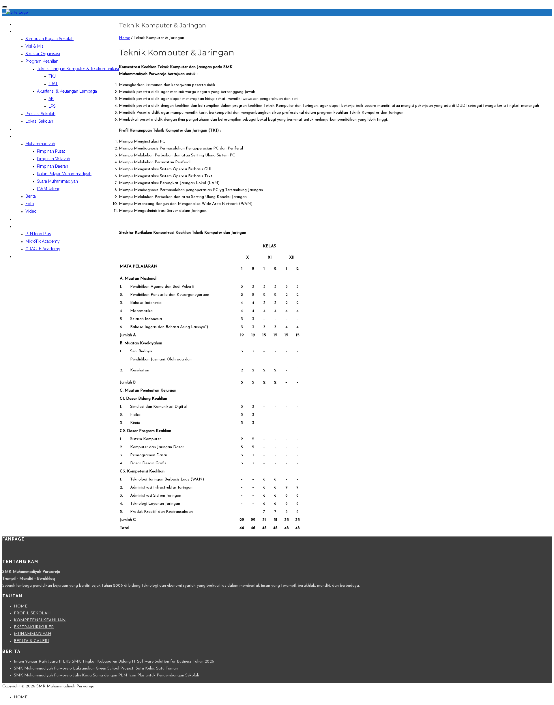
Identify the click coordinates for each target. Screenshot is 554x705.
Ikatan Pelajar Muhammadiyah (64, 173)
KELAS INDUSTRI (29, 226)
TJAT (53, 83)
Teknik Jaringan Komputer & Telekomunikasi (78, 68)
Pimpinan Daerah (52, 166)
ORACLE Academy (42, 248)
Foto (29, 203)
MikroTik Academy (42, 241)
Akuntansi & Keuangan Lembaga (67, 91)
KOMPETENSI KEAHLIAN (40, 620)
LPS (51, 106)
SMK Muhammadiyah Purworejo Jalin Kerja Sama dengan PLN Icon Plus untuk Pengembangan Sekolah (106, 675)
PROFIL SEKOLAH (30, 31)
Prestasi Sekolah (40, 113)
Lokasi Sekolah (39, 121)
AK (51, 98)
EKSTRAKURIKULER (32, 128)
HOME (20, 23)
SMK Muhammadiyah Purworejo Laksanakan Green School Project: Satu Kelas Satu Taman (96, 668)
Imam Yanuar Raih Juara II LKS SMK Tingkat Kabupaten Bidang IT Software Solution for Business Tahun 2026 (114, 661)
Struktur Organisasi (42, 53)
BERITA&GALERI (29, 136)
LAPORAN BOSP (29, 218)
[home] (17, 12)
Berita (30, 196)
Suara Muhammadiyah (57, 181)
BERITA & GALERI (31, 641)
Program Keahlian (41, 61)
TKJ (52, 76)
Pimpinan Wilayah (53, 158)
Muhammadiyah (40, 143)
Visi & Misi (34, 46)
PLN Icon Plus (38, 233)
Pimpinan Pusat (51, 151)
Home (124, 38)
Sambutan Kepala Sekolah (49, 38)
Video (31, 211)
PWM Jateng (49, 188)
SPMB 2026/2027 (30, 256)
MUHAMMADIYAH (32, 634)
